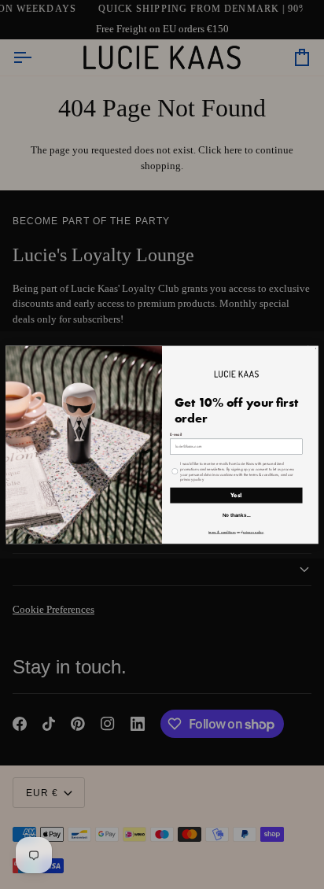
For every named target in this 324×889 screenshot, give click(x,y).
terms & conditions (222, 531)
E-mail (176, 434)
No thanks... (237, 515)
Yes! (236, 495)
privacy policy (253, 531)
